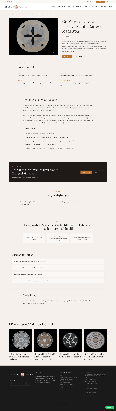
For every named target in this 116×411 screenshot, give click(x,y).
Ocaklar (87, 6)
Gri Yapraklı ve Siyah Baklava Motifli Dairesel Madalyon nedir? (58, 261)
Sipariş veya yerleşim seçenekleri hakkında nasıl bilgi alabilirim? (58, 281)
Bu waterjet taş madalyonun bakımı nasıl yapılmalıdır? (58, 274)
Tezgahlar (79, 6)
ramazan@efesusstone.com (92, 395)
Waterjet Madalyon (24, 14)
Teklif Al (100, 1)
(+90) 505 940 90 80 (91, 393)
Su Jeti (16, 14)
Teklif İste (86, 172)
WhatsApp (79, 56)
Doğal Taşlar (62, 6)
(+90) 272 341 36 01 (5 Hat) (67, 385)
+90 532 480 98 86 (90, 379)
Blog (91, 1)
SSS (88, 1)
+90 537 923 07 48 (65, 382)
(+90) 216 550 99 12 (90, 381)
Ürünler (71, 6)
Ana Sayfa (53, 6)
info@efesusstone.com (66, 387)
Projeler (94, 6)
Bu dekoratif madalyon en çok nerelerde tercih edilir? (58, 268)
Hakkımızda (102, 6)
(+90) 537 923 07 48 (8, 1)
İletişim (110, 6)
